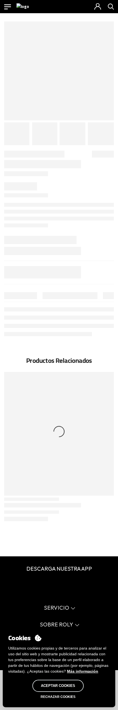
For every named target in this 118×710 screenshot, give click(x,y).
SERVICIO (56, 607)
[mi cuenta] (97, 6)
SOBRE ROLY (56, 624)
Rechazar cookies (58, 697)
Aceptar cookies (58, 686)
